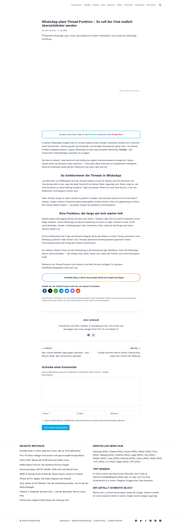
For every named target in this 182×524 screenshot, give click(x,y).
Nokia (153, 458)
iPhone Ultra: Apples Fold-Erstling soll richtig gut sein (44, 500)
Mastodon (102, 134)
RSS (105, 451)
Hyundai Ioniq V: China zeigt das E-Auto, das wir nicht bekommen (50, 451)
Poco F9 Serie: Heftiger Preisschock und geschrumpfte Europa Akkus (52, 455)
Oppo (133, 455)
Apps (103, 5)
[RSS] (155, 521)
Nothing (103, 455)
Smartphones (76, 5)
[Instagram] (160, 521)
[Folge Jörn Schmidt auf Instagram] (93, 335)
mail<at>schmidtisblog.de (105, 477)
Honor (139, 458)
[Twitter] (141, 521)
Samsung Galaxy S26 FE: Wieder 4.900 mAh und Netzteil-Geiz (49, 469)
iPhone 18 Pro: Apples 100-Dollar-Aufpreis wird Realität (45, 479)
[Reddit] (150, 521)
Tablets (119, 5)
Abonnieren (151, 5)
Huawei (113, 451)
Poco (155, 451)
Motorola (125, 458)
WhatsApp (92, 134)
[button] (44, 291)
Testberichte (139, 5)
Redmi (142, 451)
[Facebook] (136, 521)
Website (114, 413)
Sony (110, 458)
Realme (96, 458)
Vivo (146, 455)
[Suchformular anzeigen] (160, 5)
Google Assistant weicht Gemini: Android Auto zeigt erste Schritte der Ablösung (119, 352)
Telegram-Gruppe (125, 480)
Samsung (97, 451)
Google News (117, 134)
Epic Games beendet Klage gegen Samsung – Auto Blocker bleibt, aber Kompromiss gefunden (65, 352)
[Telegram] (146, 521)
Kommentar (48, 375)
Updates (95, 5)
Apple (119, 462)
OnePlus (119, 455)
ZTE (132, 462)
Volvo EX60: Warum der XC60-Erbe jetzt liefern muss (44, 460)
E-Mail (80, 413)
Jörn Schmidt (50, 30)
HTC (96, 462)
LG (107, 462)
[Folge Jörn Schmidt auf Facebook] (89, 335)
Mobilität (87, 5)
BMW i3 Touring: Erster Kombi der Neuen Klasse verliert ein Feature (51, 474)
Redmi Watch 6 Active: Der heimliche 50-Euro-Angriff (44, 465)
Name (46, 413)
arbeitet (71, 149)
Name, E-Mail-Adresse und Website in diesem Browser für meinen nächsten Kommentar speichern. (85, 420)
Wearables (128, 5)
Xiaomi (127, 451)
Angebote (111, 5)
